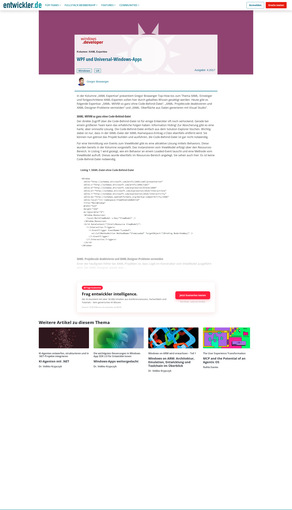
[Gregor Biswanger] (82, 81)
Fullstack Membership (80, 5)
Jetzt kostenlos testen (193, 295)
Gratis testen (276, 5)
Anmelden (255, 5)
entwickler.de (22, 6)
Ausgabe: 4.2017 (205, 70)
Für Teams (52, 5)
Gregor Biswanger (98, 81)
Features (107, 5)
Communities (128, 5)
